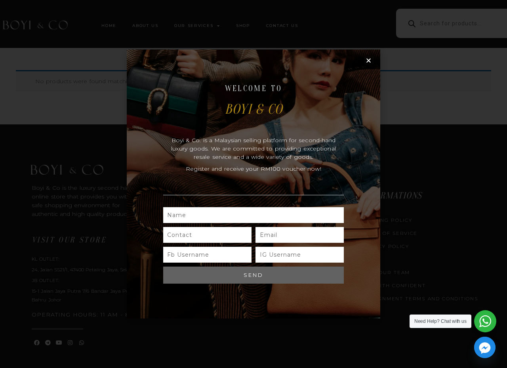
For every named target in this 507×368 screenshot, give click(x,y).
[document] (253, 184)
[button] (369, 60)
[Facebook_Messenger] (485, 347)
